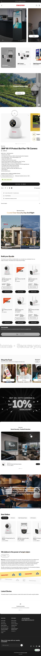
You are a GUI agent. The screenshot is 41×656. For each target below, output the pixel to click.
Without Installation (32, 317)
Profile (2, 632)
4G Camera (3, 622)
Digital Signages (4, 625)
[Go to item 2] (17, 143)
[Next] (39, 1)
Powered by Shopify (23, 652)
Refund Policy (13, 622)
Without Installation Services (21, 318)
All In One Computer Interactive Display (4, 629)
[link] (5, 555)
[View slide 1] (19, 468)
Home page (3, 620)
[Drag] (20, 232)
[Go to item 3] (18, 143)
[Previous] (1, 1)
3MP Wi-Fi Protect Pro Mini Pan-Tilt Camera (23, 539)
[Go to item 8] (25, 143)
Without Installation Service (7, 175)
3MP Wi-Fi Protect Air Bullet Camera (32, 279)
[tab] (4, 518)
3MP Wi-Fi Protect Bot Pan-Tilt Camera (6, 279)
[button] (39, 105)
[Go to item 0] (16, 143)
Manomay (3, 146)
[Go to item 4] (19, 143)
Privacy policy (13, 620)
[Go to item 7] (23, 143)
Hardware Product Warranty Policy (14, 629)
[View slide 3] (21, 468)
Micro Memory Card (4, 626)
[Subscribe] (22, 645)
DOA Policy (13, 626)
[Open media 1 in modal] (28, 115)
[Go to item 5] (21, 143)
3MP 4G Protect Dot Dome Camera (19, 310)
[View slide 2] (20, 468)
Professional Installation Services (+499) (22, 175)
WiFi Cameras (3, 623)
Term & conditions (14, 623)
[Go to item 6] (22, 143)
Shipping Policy (14, 625)
